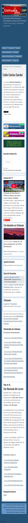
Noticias (4, 48)
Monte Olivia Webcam (8, 56)
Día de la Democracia (13, 485)
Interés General (6, 61)
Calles (5, 69)
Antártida (11, 48)
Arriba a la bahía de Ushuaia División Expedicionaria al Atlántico (13, 370)
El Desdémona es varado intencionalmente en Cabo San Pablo (14, 361)
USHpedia (15, 52)
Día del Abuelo (13, 338)
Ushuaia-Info (7, 67)
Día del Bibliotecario (13, 481)
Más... (5, 495)
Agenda (18, 48)
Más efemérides (9, 377)
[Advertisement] (14, 37)
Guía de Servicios (7, 52)
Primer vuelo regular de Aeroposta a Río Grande (13, 345)
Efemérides (18, 56)
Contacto (15, 61)
